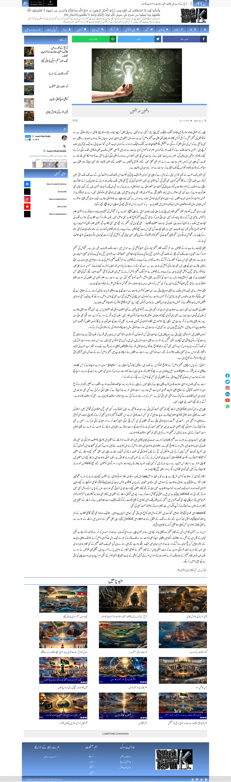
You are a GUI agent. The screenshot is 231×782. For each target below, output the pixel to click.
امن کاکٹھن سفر (201, 687)
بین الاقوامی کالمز (183, 570)
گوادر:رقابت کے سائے (198, 652)
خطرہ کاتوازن (142, 723)
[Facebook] (227, 375)
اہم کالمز (91, 757)
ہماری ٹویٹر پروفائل (125, 767)
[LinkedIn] (227, 394)
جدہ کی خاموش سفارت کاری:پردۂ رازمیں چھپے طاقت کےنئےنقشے (64, 652)
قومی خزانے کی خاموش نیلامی (197, 616)
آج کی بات (52, 29)
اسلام (91, 762)
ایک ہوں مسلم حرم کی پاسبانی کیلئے (175, 4)
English (50, 4)
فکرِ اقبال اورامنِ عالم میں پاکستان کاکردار (73, 723)
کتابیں (91, 773)
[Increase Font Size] (76, 120)
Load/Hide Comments (115, 733)
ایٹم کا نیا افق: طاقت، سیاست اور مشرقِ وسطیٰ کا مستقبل (187, 723)
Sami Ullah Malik (56, 151)
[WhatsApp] (227, 406)
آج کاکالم (193, 570)
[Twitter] (227, 382)
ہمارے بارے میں (33, 29)
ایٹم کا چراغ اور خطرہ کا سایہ (137, 687)
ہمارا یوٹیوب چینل (125, 757)
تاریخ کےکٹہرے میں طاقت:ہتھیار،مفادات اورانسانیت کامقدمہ (124, 616)
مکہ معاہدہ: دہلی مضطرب (138, 652)
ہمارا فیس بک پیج (125, 762)
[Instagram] (227, 388)
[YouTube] (227, 400)
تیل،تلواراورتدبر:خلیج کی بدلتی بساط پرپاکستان (72, 687)
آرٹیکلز (91, 767)
